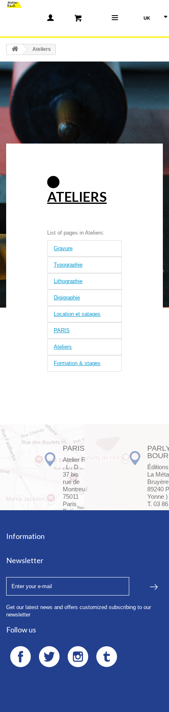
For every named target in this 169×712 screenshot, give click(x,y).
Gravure (63, 248)
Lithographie (68, 281)
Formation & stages (77, 363)
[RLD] (14, 4)
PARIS (62, 330)
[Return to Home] (15, 49)
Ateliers (77, 196)
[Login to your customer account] (50, 17)
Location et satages (77, 314)
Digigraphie (67, 297)
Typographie (68, 265)
